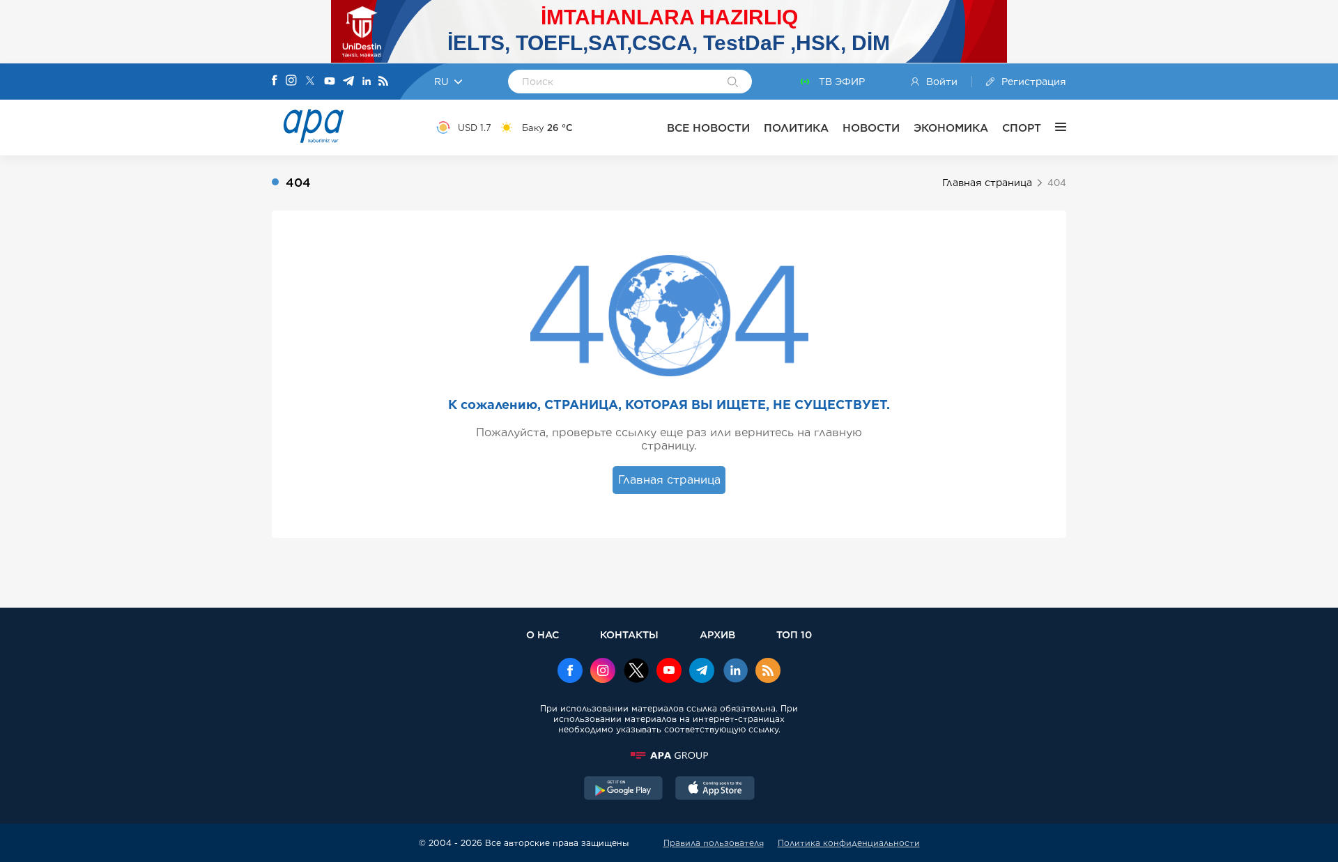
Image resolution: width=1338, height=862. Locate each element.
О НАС (542, 634)
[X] (310, 81)
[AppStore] (715, 789)
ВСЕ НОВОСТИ (708, 127)
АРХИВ (717, 634)
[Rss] (383, 81)
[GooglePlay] (623, 789)
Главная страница (987, 182)
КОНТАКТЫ (629, 634)
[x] (636, 672)
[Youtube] (329, 81)
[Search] (733, 83)
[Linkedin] (366, 81)
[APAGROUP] (669, 755)
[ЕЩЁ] (1053, 127)
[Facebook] (274, 81)
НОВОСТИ (871, 127)
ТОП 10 (794, 634)
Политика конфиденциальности (849, 843)
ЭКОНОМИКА (951, 127)
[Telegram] (348, 81)
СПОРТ (1021, 127)
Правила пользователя (713, 843)
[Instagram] (291, 81)
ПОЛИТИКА (796, 127)
